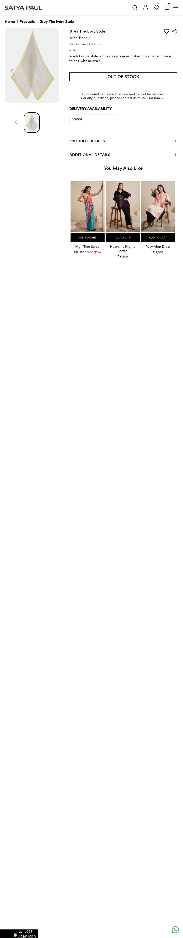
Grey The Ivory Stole (57, 21)
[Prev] (16, 122)
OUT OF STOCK (123, 76)
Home (10, 21)
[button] (71, 215)
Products (27, 21)
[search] (135, 7)
